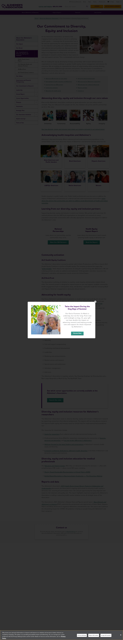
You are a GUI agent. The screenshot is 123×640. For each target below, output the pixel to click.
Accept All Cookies (106, 635)
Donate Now (77, 333)
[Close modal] (95, 302)
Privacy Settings (82, 635)
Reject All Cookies (93, 635)
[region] (61, 635)
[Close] (120, 635)
